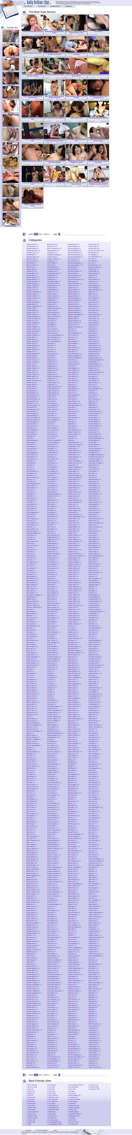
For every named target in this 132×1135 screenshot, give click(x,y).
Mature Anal (71, 657)
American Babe (31, 413)
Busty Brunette (30, 1052)
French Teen (50, 799)
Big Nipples (29, 753)
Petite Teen (71, 1028)
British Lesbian (30, 958)
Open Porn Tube (94, 1089)
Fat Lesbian (50, 685)
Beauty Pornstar (31, 665)
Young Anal (91, 1028)
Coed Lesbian (51, 353)
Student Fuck (92, 679)
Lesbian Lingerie (72, 510)
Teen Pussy (91, 826)
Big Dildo (29, 747)
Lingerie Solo (71, 634)
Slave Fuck (91, 574)
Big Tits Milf (29, 768)
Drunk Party (50, 574)
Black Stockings (31, 836)
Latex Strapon (72, 380)
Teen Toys (91, 852)
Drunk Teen (50, 578)
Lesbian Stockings (73, 589)
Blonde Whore (30, 921)
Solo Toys (91, 638)
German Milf (50, 826)
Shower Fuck (92, 520)
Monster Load (72, 871)
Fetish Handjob (51, 725)
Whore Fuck (92, 980)
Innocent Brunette (52, 1061)
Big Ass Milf (29, 704)
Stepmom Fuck (93, 655)
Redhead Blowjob (93, 349)
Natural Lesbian (72, 896)
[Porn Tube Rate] (98, 30)
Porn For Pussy (73, 1122)
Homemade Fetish (52, 978)
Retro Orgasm (92, 395)
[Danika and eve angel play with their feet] (98, 73)
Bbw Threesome (31, 640)
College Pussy (51, 370)
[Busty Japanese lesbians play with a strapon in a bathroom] (54, 95)
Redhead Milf (92, 362)
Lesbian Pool (71, 547)
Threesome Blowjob (94, 859)
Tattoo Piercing (92, 720)
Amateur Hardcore (31, 329)
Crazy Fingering (51, 405)
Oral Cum (71, 939)
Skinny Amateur (93, 531)
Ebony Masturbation (53, 609)
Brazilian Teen (30, 947)
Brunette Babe (30, 970)
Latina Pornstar (72, 417)
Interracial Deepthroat (74, 254)
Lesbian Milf (71, 520)
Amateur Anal (30, 269)
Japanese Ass (72, 287)
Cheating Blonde (52, 267)
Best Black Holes (54, 1109)
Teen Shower (92, 830)
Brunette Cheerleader (32, 984)
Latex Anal (71, 366)
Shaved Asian (92, 483)
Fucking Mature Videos (55, 1124)
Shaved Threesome (94, 518)
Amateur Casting (31, 283)
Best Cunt (29, 675)
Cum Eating (50, 421)
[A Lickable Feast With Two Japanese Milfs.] (32, 138)
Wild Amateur (92, 991)
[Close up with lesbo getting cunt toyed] (32, 30)
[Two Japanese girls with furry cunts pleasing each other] (98, 95)
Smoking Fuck (92, 607)
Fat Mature (50, 687)
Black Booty (30, 803)
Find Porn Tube (94, 1087)
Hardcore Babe (51, 956)
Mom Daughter (72, 846)
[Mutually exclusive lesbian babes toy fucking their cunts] (32, 95)
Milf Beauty (71, 764)
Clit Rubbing (50, 325)
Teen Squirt (91, 838)
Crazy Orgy (50, 411)
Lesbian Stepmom (73, 586)
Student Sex (92, 685)
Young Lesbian (92, 1055)
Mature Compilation (73, 677)
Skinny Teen (92, 570)
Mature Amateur (72, 655)
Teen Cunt (91, 760)
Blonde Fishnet (30, 881)
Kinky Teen (71, 351)
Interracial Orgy (72, 273)
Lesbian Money (72, 525)
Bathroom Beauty (31, 601)
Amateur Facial (30, 312)
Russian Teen (92, 446)
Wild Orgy (91, 1013)
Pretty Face (91, 275)
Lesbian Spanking (73, 582)
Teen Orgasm (92, 811)
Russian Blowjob (93, 424)
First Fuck (50, 743)
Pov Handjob (92, 254)
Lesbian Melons (72, 518)
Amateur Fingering (31, 316)
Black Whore (30, 846)
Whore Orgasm (93, 984)
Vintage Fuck (92, 933)
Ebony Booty (51, 595)
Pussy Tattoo (92, 316)
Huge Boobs (50, 1034)
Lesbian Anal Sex (73, 442)
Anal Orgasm (30, 459)
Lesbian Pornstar (73, 549)
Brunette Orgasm (31, 1011)
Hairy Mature (51, 939)
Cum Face (50, 424)
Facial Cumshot (51, 661)
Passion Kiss (72, 1001)
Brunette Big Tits (31, 976)
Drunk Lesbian (51, 568)
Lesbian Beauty (72, 452)
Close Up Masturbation (54, 335)
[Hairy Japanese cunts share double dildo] (54, 117)
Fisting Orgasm (51, 768)
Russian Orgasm (93, 444)
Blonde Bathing (30, 857)
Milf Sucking (71, 819)
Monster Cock (72, 865)
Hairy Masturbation (52, 937)
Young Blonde (92, 1038)
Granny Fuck (51, 885)
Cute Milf (49, 461)
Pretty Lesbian (92, 279)
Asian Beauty (30, 498)
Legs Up (70, 440)
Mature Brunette (72, 673)
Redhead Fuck (92, 355)
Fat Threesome (51, 700)
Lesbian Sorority (72, 580)
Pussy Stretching (93, 314)
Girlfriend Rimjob (52, 844)
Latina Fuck (71, 397)
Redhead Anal (92, 343)
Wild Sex (91, 1017)
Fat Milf (49, 690)
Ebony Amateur (51, 582)
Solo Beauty (92, 619)
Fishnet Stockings (52, 764)
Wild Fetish (91, 1003)
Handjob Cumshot (52, 947)
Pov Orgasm (92, 261)
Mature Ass (71, 659)
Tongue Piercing (93, 892)
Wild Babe (91, 993)
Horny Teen (50, 1028)
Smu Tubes (52, 1103)
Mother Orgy (71, 888)
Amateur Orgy (30, 347)
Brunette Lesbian (31, 1005)
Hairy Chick (50, 925)
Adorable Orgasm (31, 257)
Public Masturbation (94, 289)
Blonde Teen (30, 916)
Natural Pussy (72, 900)
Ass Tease (29, 570)
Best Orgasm (30, 681)
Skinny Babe (92, 537)
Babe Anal (29, 574)
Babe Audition (30, 576)
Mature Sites (73, 1109)
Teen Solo (91, 834)
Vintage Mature (92, 939)
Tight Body (91, 875)
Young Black (92, 1036)
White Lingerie (92, 974)
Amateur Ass (30, 271)
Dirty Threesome (52, 535)
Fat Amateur (50, 669)
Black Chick (30, 805)
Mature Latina (72, 712)
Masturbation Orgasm (74, 652)
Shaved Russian (93, 512)
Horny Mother (51, 1020)
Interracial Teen (72, 277)
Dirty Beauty (50, 512)
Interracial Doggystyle (74, 257)
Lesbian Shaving (72, 568)
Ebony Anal (50, 584)
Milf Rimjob (71, 805)
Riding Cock (92, 401)
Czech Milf (50, 481)
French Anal (50, 791)
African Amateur (31, 261)
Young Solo (91, 1063)
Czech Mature (51, 479)
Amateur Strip (30, 370)
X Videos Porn (73, 1124)
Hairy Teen (50, 945)
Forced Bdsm (51, 780)
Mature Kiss (71, 708)
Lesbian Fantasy (72, 479)
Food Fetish (50, 774)
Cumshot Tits (51, 444)
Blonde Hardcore (31, 890)
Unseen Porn (32, 1114)
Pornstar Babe (72, 1046)
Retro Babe (91, 376)
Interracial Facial (72, 259)
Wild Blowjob (92, 1001)
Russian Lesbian (93, 436)
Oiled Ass (70, 933)
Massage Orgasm (73, 646)
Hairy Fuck (50, 927)
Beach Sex (29, 650)
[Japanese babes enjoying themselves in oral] (76, 138)
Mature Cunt (71, 679)
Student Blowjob (93, 677)
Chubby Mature (51, 298)
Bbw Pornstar (30, 634)
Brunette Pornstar (31, 1013)
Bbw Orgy (29, 632)
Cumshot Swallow (52, 442)
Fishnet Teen (51, 766)
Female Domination (53, 706)
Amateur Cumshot (31, 298)
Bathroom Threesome (32, 607)
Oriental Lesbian (72, 956)
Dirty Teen (50, 533)
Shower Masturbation (94, 523)
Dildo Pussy (50, 502)
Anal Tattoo (29, 475)
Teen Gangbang (93, 791)
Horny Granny (51, 1009)
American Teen (30, 426)
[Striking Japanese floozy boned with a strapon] (54, 30)
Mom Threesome (73, 861)
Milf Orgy (70, 797)
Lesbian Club (71, 465)
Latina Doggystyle (73, 395)
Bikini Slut (29, 782)
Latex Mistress (72, 376)
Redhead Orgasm (93, 364)
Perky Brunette (72, 1007)
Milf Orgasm (71, 795)
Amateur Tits (30, 382)
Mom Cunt (71, 844)
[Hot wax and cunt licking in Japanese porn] (32, 181)
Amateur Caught (31, 285)
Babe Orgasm (30, 589)
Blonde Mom (30, 898)
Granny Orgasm (52, 894)
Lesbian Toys (72, 609)
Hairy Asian (50, 914)
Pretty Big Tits (92, 269)
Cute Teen (50, 465)
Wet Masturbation (93, 964)
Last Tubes (10, 141)
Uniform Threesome (94, 916)
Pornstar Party (72, 1063)
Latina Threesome (73, 430)
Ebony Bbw (50, 589)
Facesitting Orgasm (53, 657)
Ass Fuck (29, 566)
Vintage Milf (91, 941)
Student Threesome (94, 687)
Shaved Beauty (92, 487)
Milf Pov (70, 803)
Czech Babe (50, 469)
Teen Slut (91, 832)
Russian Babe (92, 417)
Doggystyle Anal (52, 537)
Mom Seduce (72, 855)
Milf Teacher (71, 822)
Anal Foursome (30, 448)
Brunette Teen (30, 1028)
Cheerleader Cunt (52, 283)
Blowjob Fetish (30, 925)
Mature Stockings (73, 743)
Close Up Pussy (52, 339)
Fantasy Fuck (51, 667)
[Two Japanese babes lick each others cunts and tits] (76, 52)
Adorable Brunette (31, 250)
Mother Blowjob (72, 879)
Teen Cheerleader (93, 749)
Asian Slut (29, 551)
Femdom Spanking (52, 716)
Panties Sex (71, 984)
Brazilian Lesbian (31, 945)
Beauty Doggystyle (32, 657)
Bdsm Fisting (30, 644)
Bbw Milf (29, 628)
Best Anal (29, 669)
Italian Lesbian (72, 281)
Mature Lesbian (72, 714)
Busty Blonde (30, 1050)
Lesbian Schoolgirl (73, 562)
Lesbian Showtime (74, 1099)
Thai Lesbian (92, 857)
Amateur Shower (31, 360)
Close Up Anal (51, 329)
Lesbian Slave (72, 574)
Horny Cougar (51, 1003)
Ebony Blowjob (51, 593)
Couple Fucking (51, 391)
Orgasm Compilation (74, 947)
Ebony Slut (50, 624)
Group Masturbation (53, 904)
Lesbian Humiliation (73, 502)
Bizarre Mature (30, 789)
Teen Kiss (91, 803)
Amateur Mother (31, 341)
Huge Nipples (51, 1046)
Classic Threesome (53, 316)
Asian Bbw (29, 496)
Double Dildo (51, 545)
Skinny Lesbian (92, 553)
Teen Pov (91, 824)
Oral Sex (70, 945)
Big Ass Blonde (30, 692)
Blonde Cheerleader (32, 869)
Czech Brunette (51, 473)
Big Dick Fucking (31, 743)
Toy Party (91, 898)
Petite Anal (71, 1013)
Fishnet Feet (50, 758)
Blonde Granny (30, 888)
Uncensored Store (10, 226)
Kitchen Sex (71, 360)
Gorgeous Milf (51, 877)
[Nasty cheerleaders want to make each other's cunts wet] (76, 73)
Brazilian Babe (30, 943)
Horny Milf (50, 1015)
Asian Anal (29, 490)
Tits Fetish (91, 885)
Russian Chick (92, 428)
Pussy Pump (92, 312)
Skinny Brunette (93, 547)
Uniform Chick (92, 908)
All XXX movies (10, 57)
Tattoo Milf (91, 718)
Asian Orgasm (30, 541)
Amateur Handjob (31, 327)
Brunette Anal (30, 966)
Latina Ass (71, 384)
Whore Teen (91, 987)
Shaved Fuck (92, 498)
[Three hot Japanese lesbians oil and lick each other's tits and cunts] (54, 52)
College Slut (50, 372)
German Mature (51, 824)
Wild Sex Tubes (32, 1118)
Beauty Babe (30, 652)
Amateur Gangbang (32, 322)
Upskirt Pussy (92, 918)
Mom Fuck (71, 848)
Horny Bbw (50, 995)
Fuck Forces (11, 169)
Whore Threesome (93, 989)
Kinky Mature (72, 349)
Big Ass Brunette (31, 694)
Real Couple (92, 329)
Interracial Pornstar (73, 275)
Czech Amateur (51, 467)
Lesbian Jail (71, 504)
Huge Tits (50, 1052)
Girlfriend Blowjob (52, 840)
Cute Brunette (51, 452)
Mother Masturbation (74, 883)
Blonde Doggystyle (32, 875)
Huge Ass (50, 1032)
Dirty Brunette (51, 516)
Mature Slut (71, 737)
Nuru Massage (72, 914)
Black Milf (29, 817)
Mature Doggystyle (73, 683)
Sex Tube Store (53, 1101)
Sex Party (91, 473)
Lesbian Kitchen (72, 508)
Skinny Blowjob (92, 545)
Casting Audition (52, 250)
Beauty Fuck (30, 659)
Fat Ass (49, 671)
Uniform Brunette (93, 906)
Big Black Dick (30, 712)
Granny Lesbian (51, 890)
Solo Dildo (91, 624)
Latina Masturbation (73, 405)
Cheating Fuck (51, 271)
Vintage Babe (92, 929)
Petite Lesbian (72, 1026)
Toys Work (91, 902)
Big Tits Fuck (30, 764)
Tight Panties (92, 877)
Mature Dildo (71, 681)
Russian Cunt (92, 430)
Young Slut (91, 1061)
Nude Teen (71, 908)
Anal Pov (29, 467)
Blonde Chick (30, 871)
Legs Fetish (71, 436)
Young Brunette (92, 1040)
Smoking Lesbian (93, 609)
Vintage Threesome (94, 954)
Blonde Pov (29, 904)
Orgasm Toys (72, 951)
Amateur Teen (30, 378)
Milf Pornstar (71, 801)
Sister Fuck (91, 529)
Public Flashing (92, 287)
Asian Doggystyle (31, 512)
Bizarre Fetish (30, 784)
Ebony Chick (51, 597)
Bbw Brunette (30, 613)
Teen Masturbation (93, 807)
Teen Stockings (92, 840)
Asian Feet (29, 516)
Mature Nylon (72, 723)
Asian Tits (29, 560)
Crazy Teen (50, 415)
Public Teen (91, 294)
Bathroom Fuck (31, 603)
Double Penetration (52, 553)
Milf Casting (71, 770)
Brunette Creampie (32, 991)
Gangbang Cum (51, 807)
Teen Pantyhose (93, 817)
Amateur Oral (30, 343)
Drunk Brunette (51, 564)
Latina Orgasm (72, 411)
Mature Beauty (72, 663)
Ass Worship (30, 572)
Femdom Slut (51, 714)
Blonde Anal (29, 850)
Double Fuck (51, 551)
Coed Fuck (50, 351)
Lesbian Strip (71, 593)
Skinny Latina (92, 551)
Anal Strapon (30, 473)
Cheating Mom (51, 277)
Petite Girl (71, 1022)
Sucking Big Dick (93, 696)
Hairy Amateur (51, 910)
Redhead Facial (93, 353)
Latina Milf (71, 407)
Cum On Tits (51, 432)
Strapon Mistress (93, 673)
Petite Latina (71, 1024)
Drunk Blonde (51, 562)
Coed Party (50, 355)
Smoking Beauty (93, 597)
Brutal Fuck (29, 1038)
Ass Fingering (30, 562)
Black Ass (29, 793)
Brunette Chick (30, 987)
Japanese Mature (73, 316)
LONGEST (46, 234)
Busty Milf (29, 1063)
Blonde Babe (30, 855)
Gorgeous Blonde (52, 871)
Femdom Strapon (52, 718)
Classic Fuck (51, 310)
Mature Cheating (72, 675)
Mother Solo (71, 890)
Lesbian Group (72, 496)
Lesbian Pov (71, 551)
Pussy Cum (91, 296)
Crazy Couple (51, 403)
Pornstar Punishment (74, 1065)
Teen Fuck (91, 789)
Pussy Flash (92, 300)
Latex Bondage (72, 368)
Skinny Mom (92, 562)
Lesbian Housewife (73, 500)
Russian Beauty (93, 419)
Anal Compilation (31, 430)
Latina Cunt (71, 393)
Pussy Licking (92, 306)
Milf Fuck (70, 782)
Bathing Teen (30, 599)
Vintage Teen (92, 951)
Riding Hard (91, 407)
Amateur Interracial (32, 331)
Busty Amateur (30, 1040)
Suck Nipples (92, 690)
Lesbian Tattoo (72, 599)
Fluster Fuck (11, 127)
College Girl (50, 364)
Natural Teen (71, 902)
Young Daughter (93, 1048)
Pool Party (71, 1038)
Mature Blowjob (72, 671)
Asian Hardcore (31, 525)
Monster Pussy (72, 873)
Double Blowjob (51, 543)
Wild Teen (91, 1022)
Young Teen (91, 1065)
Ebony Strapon (51, 626)
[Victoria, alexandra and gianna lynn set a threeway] (76, 95)
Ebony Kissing (51, 605)
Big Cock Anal (30, 720)
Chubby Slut (50, 304)
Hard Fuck (50, 951)
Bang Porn (11, 99)
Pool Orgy (71, 1036)
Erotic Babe (50, 638)
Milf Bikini (70, 766)
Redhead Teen (92, 370)
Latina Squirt (71, 426)
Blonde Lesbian (30, 892)
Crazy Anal (50, 401)
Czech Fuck (50, 475)
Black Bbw (29, 797)
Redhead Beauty (93, 347)
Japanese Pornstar (73, 322)
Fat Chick (50, 679)
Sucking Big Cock (93, 694)
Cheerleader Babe (52, 281)
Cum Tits (49, 438)
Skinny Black (92, 541)
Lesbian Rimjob (72, 560)
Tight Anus (91, 871)
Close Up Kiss (51, 333)
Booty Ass (29, 935)
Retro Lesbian (92, 386)
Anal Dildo (29, 436)
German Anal (51, 811)
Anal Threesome (31, 477)
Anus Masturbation (32, 483)
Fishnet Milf (50, 762)
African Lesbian (31, 265)
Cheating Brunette (52, 269)
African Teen (30, 267)
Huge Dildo (50, 1040)
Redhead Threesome (94, 372)
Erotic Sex (50, 644)
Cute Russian (51, 463)
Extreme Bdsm (51, 652)
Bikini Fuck (29, 780)
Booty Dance (30, 937)
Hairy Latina (50, 933)
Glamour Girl (51, 852)
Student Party (92, 683)
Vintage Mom (92, 943)
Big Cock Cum (30, 727)
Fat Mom (49, 692)
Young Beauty (92, 1034)
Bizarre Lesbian (31, 786)
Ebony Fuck (50, 601)
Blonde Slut (29, 908)
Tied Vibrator (92, 867)
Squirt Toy (91, 652)
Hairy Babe (50, 916)
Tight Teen (91, 881)
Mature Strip (71, 745)
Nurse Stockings (73, 912)
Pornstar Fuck (72, 1052)
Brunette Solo (30, 1022)
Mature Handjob (72, 702)
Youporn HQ (31, 1120)
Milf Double (71, 776)
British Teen (29, 964)
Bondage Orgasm (31, 931)
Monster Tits (71, 875)
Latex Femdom (72, 370)
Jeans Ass (71, 329)
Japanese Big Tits (73, 296)
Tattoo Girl (91, 716)
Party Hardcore (72, 999)
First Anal (50, 739)
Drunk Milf (50, 570)
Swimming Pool (93, 712)
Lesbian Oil (71, 533)
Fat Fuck (49, 681)
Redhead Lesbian (93, 358)
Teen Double (92, 772)
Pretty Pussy (92, 281)
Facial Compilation (52, 659)
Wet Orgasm (92, 966)
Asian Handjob (30, 523)
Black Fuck (29, 811)
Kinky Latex (71, 345)
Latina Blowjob (72, 388)
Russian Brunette (93, 426)
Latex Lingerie (72, 374)
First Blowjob (51, 741)
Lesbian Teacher (72, 601)
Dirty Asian (50, 508)
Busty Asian (29, 1044)
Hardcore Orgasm (52, 966)
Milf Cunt (70, 772)
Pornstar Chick (72, 1050)
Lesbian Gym (72, 498)
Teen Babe (91, 735)
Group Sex (50, 906)
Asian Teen (29, 558)
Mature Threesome (73, 751)
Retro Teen (91, 397)
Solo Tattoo (91, 634)
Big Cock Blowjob (31, 723)
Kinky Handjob (72, 343)
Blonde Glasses (31, 885)
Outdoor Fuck (72, 966)
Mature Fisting (72, 694)
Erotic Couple (51, 640)
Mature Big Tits (72, 667)
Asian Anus (29, 492)
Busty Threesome (52, 248)
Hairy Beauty (51, 918)
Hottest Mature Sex (75, 1095)
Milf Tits (70, 826)
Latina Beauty (72, 386)
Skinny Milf (91, 560)
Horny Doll (50, 1005)
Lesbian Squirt (72, 584)
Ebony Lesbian (51, 607)
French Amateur (52, 789)
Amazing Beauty (31, 395)
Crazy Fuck (50, 407)
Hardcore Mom (51, 964)
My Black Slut (53, 1116)
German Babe (51, 813)
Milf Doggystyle (72, 774)
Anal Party (29, 465)
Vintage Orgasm (93, 945)
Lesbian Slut (71, 576)
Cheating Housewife (53, 273)
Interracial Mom (72, 269)
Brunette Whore (31, 1032)
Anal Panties (30, 463)
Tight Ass (91, 873)
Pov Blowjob (92, 252)
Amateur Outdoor (31, 349)
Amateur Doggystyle (32, 306)
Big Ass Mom (30, 706)
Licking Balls (71, 630)
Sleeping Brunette (93, 582)
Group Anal (50, 898)
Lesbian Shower (72, 570)
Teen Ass (91, 731)
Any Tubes (52, 1087)
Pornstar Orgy (72, 1061)
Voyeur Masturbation (94, 956)
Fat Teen (49, 698)
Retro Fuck (91, 384)
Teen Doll (91, 770)
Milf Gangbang (72, 784)
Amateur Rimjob (31, 358)
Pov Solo (91, 263)
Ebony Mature (51, 611)
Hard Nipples (51, 954)
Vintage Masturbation (94, 937)
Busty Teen (50, 246)
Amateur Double (31, 310)
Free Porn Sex (94, 1085)
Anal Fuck (29, 450)
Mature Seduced (72, 735)
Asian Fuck (29, 520)
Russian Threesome (94, 448)
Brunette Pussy (31, 1017)
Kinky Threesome (73, 353)
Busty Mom (29, 1065)
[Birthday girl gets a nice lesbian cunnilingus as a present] (76, 160)
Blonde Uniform (31, 918)
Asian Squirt (30, 556)
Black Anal (29, 791)
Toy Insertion (92, 896)
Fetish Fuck (50, 723)
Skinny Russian (93, 566)
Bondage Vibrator (31, 933)
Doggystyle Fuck (52, 539)
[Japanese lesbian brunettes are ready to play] (32, 117)
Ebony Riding (51, 622)
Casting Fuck (51, 252)
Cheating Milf (51, 275)
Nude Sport (71, 906)
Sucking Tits (92, 708)
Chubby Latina (51, 294)
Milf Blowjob (71, 768)
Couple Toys (50, 399)
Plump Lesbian (72, 1034)
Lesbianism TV (73, 1097)
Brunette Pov (30, 1015)
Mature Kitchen (72, 710)
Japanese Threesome (74, 327)
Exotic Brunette (51, 646)
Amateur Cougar (31, 294)
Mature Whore (72, 756)
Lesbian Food (72, 490)
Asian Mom (29, 539)
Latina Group (71, 399)
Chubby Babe (51, 287)
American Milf (30, 424)
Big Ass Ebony (30, 698)
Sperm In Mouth (93, 642)
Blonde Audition (30, 852)
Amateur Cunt (30, 300)
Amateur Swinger (31, 374)
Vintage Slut (91, 949)
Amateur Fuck (30, 320)
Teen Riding (91, 828)
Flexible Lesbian (52, 772)
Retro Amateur (92, 374)
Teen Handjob (92, 797)
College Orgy (51, 366)
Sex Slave (91, 475)
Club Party (50, 345)
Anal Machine (30, 457)
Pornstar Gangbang (73, 1055)
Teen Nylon (91, 809)
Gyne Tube (52, 1091)
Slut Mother (91, 591)
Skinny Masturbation (94, 556)
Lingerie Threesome (73, 638)
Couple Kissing (51, 393)
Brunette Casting (31, 982)
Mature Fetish (72, 692)
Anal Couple (30, 432)
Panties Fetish (72, 978)
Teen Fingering (92, 782)
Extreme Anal (51, 650)
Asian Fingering (31, 518)
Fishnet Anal (50, 756)
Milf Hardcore (72, 789)
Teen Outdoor (92, 815)
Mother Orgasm (72, 885)
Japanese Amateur (73, 283)
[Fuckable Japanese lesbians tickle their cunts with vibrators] (98, 138)
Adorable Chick (30, 252)
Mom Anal (71, 840)
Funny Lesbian (51, 805)
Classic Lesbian (51, 314)
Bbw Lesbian (30, 622)
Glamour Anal (51, 850)
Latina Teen (71, 428)
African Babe (30, 263)
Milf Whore (71, 830)
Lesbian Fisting (72, 487)
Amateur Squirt (30, 366)
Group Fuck (50, 902)
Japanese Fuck (72, 304)
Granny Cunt (51, 883)
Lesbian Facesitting (73, 477)
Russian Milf (92, 442)
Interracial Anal (72, 244)
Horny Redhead (51, 1024)
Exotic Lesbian (51, 648)
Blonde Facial (30, 879)
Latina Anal (71, 382)
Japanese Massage (73, 312)
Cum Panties (51, 434)
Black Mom (29, 819)
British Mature (30, 960)
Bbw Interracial (30, 617)
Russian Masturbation (94, 438)
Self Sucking (92, 467)
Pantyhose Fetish (73, 987)
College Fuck (51, 362)
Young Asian (92, 1030)
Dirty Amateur (51, 506)
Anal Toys (29, 479)
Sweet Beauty (92, 710)
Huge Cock (50, 1036)
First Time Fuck (51, 749)
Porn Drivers (11, 184)
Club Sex (50, 347)
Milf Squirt (71, 813)
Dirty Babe (50, 510)
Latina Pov (71, 419)
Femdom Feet (51, 708)
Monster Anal (72, 863)
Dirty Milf (49, 525)
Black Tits (29, 842)
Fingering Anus (51, 729)
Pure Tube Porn (53, 1095)
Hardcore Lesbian (52, 962)
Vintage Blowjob (93, 931)
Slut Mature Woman (75, 1114)
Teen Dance (91, 762)
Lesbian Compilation (74, 467)
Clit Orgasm (50, 322)
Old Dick (70, 935)
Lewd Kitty (72, 1103)
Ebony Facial (51, 599)
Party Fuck (71, 995)
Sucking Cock (92, 700)
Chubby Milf (50, 300)
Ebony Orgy (50, 619)
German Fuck (51, 819)
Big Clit (28, 716)
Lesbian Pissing (72, 545)
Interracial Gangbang (74, 263)
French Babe (51, 793)
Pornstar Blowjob (73, 1048)
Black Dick (29, 809)
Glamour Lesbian (52, 855)
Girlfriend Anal (51, 838)
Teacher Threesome (94, 727)
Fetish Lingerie (51, 727)
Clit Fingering (51, 318)
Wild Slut (91, 1020)
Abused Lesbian (31, 244)
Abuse (55, 1130)
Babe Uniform (30, 593)
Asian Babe (29, 494)
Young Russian (92, 1059)
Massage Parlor (72, 648)
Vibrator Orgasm (93, 923)
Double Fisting (51, 549)
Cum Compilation (52, 419)
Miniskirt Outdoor (73, 836)
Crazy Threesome (52, 417)
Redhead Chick (93, 351)
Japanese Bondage (73, 300)
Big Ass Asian (30, 685)
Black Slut (29, 832)
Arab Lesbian (30, 485)
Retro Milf (91, 391)
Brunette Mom (30, 1009)
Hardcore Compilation (53, 960)
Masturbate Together (74, 650)
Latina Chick (71, 391)
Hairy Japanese (51, 931)
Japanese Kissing (73, 308)
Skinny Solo (91, 568)
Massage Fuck (72, 642)
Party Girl (70, 997)
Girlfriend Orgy (51, 842)
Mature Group (72, 700)
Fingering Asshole (52, 731)
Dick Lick (50, 498)
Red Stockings (92, 341)
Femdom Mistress (52, 712)
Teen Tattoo (91, 846)
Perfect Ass (71, 1003)
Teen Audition (92, 733)
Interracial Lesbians (73, 265)
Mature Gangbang (73, 698)
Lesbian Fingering (73, 485)
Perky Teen (71, 1011)
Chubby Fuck (51, 292)
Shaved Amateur (93, 479)
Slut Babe (91, 586)
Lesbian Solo (71, 578)
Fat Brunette (50, 677)
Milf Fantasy (71, 778)
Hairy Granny (51, 929)
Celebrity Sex (51, 261)
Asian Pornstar (30, 545)
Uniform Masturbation (94, 912)
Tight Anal (91, 869)
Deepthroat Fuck (52, 496)
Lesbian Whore (72, 617)
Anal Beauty (30, 428)
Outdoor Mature (72, 970)
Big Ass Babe (30, 687)
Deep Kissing (51, 492)
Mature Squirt (72, 741)
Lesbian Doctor (72, 473)
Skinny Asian (92, 535)
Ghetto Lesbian (51, 832)
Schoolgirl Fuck (93, 452)
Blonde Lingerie (30, 894)
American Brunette (31, 417)
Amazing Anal (30, 388)
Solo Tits (90, 636)
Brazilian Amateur (31, 941)
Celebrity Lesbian (52, 259)
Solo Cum (91, 622)
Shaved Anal (92, 481)
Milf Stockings (72, 815)
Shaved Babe (92, 485)
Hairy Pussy (50, 943)
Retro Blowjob (92, 380)
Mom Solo (71, 857)
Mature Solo (71, 739)
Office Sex (71, 931)
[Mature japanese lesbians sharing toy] (32, 160)
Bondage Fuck (30, 929)
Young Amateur (92, 1026)
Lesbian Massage (73, 514)
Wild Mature (91, 1007)
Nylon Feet (71, 918)
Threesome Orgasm (94, 865)
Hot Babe (50, 1030)
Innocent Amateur (52, 1057)
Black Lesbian (30, 813)
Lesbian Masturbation (74, 516)
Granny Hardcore (52, 888)
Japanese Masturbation (75, 314)
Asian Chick (30, 506)
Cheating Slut (51, 279)
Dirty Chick (50, 518)
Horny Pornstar (51, 1022)
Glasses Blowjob (52, 863)
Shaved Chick (92, 496)
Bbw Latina (29, 619)
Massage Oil (71, 644)
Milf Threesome (72, 824)
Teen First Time (92, 784)
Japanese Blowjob (73, 298)
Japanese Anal (72, 285)
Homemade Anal (52, 976)
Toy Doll (90, 894)
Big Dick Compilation (32, 739)
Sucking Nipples (93, 706)
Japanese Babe (72, 289)
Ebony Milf (50, 613)
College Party (51, 368)
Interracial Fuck (72, 261)
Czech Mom (50, 483)
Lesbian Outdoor (72, 539)
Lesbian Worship (73, 619)
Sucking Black (92, 698)
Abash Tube (31, 1122)
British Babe (30, 954)
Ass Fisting (29, 564)
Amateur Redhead (31, 353)
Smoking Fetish (93, 605)
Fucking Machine (52, 803)
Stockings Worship (93, 667)
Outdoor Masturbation (74, 968)
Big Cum (29, 733)
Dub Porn (11, 113)
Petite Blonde (72, 1017)
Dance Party (51, 490)
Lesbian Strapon (72, 591)
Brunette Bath (30, 972)
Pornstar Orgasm (73, 1059)
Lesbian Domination (73, 475)
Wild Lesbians (92, 1005)
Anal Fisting (29, 446)
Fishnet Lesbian (51, 760)
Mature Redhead (73, 731)
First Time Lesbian (52, 751)
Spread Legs (92, 648)
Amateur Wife (30, 386)
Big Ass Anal (30, 683)
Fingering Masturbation (54, 733)
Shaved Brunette (93, 494)
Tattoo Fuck (91, 714)
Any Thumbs (52, 1085)
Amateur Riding (31, 355)
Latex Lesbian (72, 372)
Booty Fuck (29, 939)
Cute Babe (50, 448)
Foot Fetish (50, 776)
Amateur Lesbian (31, 335)
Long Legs (71, 640)
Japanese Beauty (73, 294)
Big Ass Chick (30, 696)
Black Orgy (29, 824)
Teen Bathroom (92, 737)
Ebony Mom (50, 615)
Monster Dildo (72, 869)
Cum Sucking (51, 436)
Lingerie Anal (71, 632)
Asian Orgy (29, 543)
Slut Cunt (91, 589)
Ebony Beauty (51, 591)
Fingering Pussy (52, 737)
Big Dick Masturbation (32, 745)
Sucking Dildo (92, 704)
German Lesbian (52, 822)
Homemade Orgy (52, 987)
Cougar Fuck (51, 380)
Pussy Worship (92, 322)
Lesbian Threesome (73, 605)
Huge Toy (50, 1055)
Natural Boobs (72, 894)
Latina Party (71, 415)
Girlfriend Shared (52, 846)
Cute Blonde (50, 450)
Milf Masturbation (73, 793)
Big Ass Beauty (30, 690)
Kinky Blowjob (72, 341)
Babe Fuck (29, 586)
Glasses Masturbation (53, 867)
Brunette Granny (31, 1001)
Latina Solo (71, 424)
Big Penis (29, 756)
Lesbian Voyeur (72, 615)
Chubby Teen (51, 306)
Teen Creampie (92, 756)
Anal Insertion (30, 454)
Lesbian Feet (71, 481)
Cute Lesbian (51, 459)
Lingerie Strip (71, 636)
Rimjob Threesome (94, 411)
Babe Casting (30, 582)
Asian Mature (30, 535)
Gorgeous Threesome (53, 881)
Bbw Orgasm (30, 630)
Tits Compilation (93, 883)
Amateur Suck (30, 372)
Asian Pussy (30, 549)
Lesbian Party (72, 543)
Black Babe (29, 795)
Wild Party (91, 1015)
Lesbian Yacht (72, 622)
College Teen (51, 374)
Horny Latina (51, 1011)
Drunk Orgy (50, 572)
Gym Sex (50, 908)
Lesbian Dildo (72, 471)
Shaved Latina (92, 500)
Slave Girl (91, 576)
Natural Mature (72, 898)
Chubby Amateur (52, 285)
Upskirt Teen (92, 921)
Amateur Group (31, 325)
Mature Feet (71, 690)
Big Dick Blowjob (31, 737)
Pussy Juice (92, 304)
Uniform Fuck (92, 910)
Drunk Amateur (51, 558)
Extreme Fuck (51, 655)
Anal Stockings (30, 471)
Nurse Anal (71, 910)
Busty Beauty (30, 1048)
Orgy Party (71, 954)
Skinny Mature (92, 558)
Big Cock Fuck (30, 729)
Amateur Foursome (32, 318)
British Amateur (30, 951)
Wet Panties (92, 968)
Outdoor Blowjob (72, 962)
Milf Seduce (71, 807)
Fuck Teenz (72, 1089)
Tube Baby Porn (53, 1105)
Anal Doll (29, 438)
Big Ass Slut (30, 708)
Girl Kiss (49, 836)
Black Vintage (30, 844)
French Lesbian (51, 795)
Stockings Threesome (94, 665)
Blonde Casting (30, 867)
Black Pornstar (30, 826)
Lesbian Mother (72, 527)
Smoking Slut (92, 615)
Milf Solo (70, 809)
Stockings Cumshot (94, 657)
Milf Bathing (71, 762)
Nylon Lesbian (72, 923)
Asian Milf (29, 537)
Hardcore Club (51, 958)
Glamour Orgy (51, 861)
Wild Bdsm (91, 995)
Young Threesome (93, 1067)
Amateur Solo (30, 364)
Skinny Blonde (92, 543)
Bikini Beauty (30, 776)
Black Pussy (30, 828)
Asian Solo (29, 553)
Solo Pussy (91, 632)
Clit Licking (50, 320)
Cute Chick (50, 454)
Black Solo (29, 834)
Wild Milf (90, 1009)
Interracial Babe (72, 246)
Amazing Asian (30, 391)
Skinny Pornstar (93, 564)
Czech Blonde (51, 471)
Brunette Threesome (32, 1030)
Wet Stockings (92, 972)
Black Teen (29, 838)
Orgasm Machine (73, 949)
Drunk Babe (50, 560)
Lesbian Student (72, 595)
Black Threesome (31, 840)
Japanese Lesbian (73, 310)
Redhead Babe (92, 345)
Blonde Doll (29, 877)
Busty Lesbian (30, 1061)
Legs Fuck (71, 438)
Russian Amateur (93, 413)
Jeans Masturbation (73, 333)
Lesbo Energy (73, 1101)
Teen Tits (91, 850)
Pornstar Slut (92, 244)
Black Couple (30, 807)
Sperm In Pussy (93, 644)
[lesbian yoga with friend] (76, 117)
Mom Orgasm (72, 852)
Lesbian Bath (71, 448)
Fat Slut (49, 696)
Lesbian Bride (72, 459)
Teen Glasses (92, 793)
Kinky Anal (71, 339)
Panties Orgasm (72, 982)
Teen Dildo (91, 766)
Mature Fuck (71, 696)
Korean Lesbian (72, 362)
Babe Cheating (30, 584)
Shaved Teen (92, 516)
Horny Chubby (51, 1001)
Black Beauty (30, 799)
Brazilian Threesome (32, 949)
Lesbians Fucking (73, 624)
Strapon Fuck (92, 671)
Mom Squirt (71, 859)
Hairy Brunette (51, 923)
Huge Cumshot (51, 1038)
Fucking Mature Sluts (55, 1122)
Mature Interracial (73, 706)
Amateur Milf (30, 337)
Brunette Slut (30, 1020)
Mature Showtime (74, 1107)
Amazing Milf (30, 407)
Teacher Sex (92, 723)
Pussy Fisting (92, 298)
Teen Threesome (93, 848)
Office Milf (71, 929)
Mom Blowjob (72, 842)
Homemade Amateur (53, 974)
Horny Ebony (51, 1007)
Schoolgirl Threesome (94, 457)
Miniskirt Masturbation (74, 834)
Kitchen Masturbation (74, 358)
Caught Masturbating (53, 254)
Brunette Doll (30, 995)
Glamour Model (51, 859)
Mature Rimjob (72, 733)
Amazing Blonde (31, 397)
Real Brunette (92, 325)
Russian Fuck (92, 432)
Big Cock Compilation (32, 725)
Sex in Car (91, 477)
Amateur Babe (30, 273)
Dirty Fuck (50, 520)
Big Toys (29, 770)
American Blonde (31, 415)
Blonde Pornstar (31, 902)
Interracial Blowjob (73, 250)
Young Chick (92, 1044)
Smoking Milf (92, 613)
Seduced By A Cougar (94, 463)
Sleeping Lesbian (93, 584)
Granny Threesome (53, 896)
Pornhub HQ (11, 155)
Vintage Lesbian (93, 935)
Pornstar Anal (72, 1044)
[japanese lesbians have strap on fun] (32, 52)
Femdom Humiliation (53, 710)
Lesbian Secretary (73, 564)
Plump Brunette (72, 1032)
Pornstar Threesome (94, 250)
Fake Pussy (50, 663)
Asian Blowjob (30, 504)
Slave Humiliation (93, 578)
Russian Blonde (93, 421)
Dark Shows (52, 1114)
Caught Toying (51, 257)
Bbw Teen (29, 638)
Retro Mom (91, 393)
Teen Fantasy (92, 776)
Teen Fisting (91, 786)
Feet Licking (50, 702)
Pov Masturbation (93, 257)
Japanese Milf (72, 318)
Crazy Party (50, 413)
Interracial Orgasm (73, 271)
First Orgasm (51, 745)
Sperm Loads (92, 646)
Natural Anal (71, 892)
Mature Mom (71, 720)
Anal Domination (31, 440)
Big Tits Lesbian (31, 766)
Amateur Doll (30, 308)
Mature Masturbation (74, 718)
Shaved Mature (92, 504)
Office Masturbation (73, 927)
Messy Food (71, 758)
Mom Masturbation (73, 850)
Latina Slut (71, 421)
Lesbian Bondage (73, 457)
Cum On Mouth (51, 428)
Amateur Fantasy (31, 314)
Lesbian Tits (71, 607)
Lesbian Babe (72, 446)
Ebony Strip (50, 628)
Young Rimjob (92, 1057)
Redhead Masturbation (95, 360)
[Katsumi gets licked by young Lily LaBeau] (32, 203)
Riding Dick (91, 403)
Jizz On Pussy (72, 335)
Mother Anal (71, 877)
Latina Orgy (71, 413)
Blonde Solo (29, 910)
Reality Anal (91, 335)
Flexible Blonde (51, 770)
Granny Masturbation (53, 892)
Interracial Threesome (74, 279)
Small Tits (91, 593)
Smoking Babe (92, 595)
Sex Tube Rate (53, 1099)
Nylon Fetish (71, 921)
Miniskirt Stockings (73, 838)
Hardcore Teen (51, 972)
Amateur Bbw (30, 275)
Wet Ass (90, 958)
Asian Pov (29, 547)
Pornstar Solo (92, 246)
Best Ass (29, 671)
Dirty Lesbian (51, 523)
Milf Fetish (71, 780)
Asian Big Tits (30, 500)
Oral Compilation (73, 937)
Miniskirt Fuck (72, 832)
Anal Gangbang (31, 452)
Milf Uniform (71, 828)
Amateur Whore (31, 384)
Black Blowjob (30, 801)
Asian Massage (31, 531)
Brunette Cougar (31, 989)
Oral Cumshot (72, 941)
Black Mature (30, 815)
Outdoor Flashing (73, 964)
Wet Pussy (91, 970)
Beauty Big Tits (30, 655)
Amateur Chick (30, 287)
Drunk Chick (51, 566)
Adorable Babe (30, 246)
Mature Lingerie (72, 716)
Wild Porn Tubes (33, 1116)
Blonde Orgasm (31, 900)
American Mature (31, 421)
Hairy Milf (50, 941)
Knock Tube (52, 1093)
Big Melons (29, 749)
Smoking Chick (92, 603)
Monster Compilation (74, 867)
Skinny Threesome (94, 572)
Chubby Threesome (53, 308)
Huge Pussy (50, 1048)
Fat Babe (49, 673)
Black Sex (29, 830)
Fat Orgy (49, 694)
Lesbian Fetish (72, 483)
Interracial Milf (72, 267)
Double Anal (50, 541)
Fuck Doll (50, 801)
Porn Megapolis (73, 1111)
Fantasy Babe (51, 665)
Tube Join (11, 71)
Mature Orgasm (72, 725)
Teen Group (91, 795)
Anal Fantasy (30, 442)
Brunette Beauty (31, 974)
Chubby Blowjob (52, 289)
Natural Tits (71, 904)
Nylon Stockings (72, 925)
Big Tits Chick (30, 762)
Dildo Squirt (50, 504)
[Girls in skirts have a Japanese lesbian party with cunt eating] (32, 73)
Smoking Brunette (93, 601)
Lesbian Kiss (71, 506)
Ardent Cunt (11, 85)
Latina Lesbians (72, 403)
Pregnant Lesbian (93, 267)
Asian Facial (30, 514)
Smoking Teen (92, 617)
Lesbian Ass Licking (73, 444)
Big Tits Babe (30, 760)
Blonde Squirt (30, 912)
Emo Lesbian (51, 634)
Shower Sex (92, 525)
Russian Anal (92, 415)
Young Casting (92, 1042)
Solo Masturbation (93, 628)
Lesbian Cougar (72, 469)
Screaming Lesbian (94, 459)
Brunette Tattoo (30, 1026)
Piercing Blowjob (72, 1030)
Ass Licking (29, 568)
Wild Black (91, 999)
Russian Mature (93, 440)
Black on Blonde (31, 848)
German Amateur (52, 809)
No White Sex (53, 1118)
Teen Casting (92, 747)
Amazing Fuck (30, 403)
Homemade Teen (52, 989)
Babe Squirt (29, 591)
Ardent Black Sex (54, 1107)
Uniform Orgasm (93, 914)
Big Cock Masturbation (33, 731)
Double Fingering (52, 547)
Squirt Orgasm (92, 650)
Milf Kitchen (71, 791)
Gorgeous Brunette (52, 873)
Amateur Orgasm (31, 345)
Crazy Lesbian (51, 409)
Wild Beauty (91, 997)
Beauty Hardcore (31, 661)
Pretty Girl (91, 277)
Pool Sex (70, 1040)
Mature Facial (72, 687)
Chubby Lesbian (52, 296)
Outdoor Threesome (74, 974)
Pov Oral (91, 259)
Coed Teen (50, 358)
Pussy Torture (92, 320)
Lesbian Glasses (73, 494)
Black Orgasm (30, 822)
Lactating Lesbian (73, 364)
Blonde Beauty (30, 859)
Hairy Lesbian (51, 935)
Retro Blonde (92, 378)
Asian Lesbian (30, 529)
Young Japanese (93, 1050)
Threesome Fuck (93, 863)
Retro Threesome (93, 399)
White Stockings (93, 976)
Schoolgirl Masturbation (95, 454)
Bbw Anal (29, 609)
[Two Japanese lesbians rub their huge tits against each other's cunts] (76, 30)
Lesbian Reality (72, 558)
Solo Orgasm (92, 630)
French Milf (50, 797)
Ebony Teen (50, 630)
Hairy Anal (50, 912)
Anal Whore (29, 481)
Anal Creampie (30, 434)
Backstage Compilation (33, 595)
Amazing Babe (30, 393)
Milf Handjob (71, 786)
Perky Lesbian (72, 1009)
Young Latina (92, 1052)
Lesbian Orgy (72, 537)
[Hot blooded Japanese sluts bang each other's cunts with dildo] (54, 160)
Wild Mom (91, 1011)
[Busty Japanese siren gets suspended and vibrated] (98, 160)
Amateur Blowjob (31, 279)
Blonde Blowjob (30, 865)
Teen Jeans (91, 801)
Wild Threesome (93, 1024)
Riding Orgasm (92, 409)
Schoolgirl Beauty (93, 450)
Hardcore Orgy (51, 968)
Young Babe (92, 1032)
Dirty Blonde (50, 514)
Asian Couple (30, 508)
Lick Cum (70, 628)
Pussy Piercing (92, 310)
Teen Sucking (92, 844)
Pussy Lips (91, 308)
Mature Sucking (72, 747)
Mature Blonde (72, 669)
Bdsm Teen (29, 648)
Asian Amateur (30, 487)
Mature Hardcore (73, 704)
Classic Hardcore (52, 312)
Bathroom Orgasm (31, 605)
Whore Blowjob (92, 978)
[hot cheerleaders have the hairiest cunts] (54, 181)
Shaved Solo (92, 514)
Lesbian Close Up (73, 463)
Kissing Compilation (73, 355)
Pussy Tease (92, 318)
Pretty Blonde (92, 271)
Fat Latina (50, 683)
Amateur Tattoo (30, 376)
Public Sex (91, 292)
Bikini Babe (29, 774)
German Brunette (52, 817)
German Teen (51, 828)
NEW (40, 234)
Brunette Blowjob (31, 980)
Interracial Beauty (73, 248)
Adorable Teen (30, 259)
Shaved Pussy (92, 510)
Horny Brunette (51, 999)
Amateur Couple (31, 296)
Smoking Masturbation (95, 611)
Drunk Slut (50, 576)
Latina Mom (71, 409)
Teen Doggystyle (93, 768)
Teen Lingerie (92, 805)
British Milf (29, 962)
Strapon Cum (92, 669)
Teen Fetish (91, 780)
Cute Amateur (51, 446)
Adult (29, 1124)
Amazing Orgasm (31, 409)
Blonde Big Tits (30, 861)
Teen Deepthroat (93, 764)
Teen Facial (91, 774)
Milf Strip (70, 817)
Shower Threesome (94, 527)
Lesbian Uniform (72, 613)
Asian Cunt (29, 510)
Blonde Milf (29, 896)
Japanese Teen (72, 325)
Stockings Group (93, 661)
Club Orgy (50, 343)
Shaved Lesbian (93, 502)
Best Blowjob (30, 673)
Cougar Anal (50, 378)
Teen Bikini (91, 743)
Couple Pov (50, 397)
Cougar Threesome (53, 386)
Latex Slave (71, 378)
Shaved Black (92, 490)
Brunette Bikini (30, 978)
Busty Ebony (30, 1055)
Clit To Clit (50, 327)
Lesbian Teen (72, 603)
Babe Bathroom (31, 578)
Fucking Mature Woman (76, 1085)
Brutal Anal (29, 1034)
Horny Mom (50, 1017)
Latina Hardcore (72, 401)
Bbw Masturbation (31, 626)
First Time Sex (51, 753)
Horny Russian (51, 1026)
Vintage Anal (92, 927)
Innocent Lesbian (52, 1065)
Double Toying (51, 556)
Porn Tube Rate (11, 43)
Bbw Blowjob (30, 611)
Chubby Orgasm (52, 302)
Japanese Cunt (72, 302)
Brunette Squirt (30, 1024)
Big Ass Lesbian (31, 702)
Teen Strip (91, 842)
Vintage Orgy (92, 947)
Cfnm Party (50, 265)
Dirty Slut (50, 531)
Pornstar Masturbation (74, 1057)
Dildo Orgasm (51, 500)
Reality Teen (92, 339)
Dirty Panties (51, 529)
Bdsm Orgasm (30, 646)
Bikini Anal (29, 772)
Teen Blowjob (92, 745)
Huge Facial (50, 1044)
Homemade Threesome (54, 991)
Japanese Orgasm (73, 320)
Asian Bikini (29, 502)
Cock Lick (50, 349)
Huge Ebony (50, 1042)
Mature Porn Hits (74, 1105)
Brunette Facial (30, 997)
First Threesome (52, 747)
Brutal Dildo (29, 1036)
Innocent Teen (51, 1067)
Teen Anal (91, 729)
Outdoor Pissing (72, 972)
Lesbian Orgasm (73, 535)
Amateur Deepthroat (32, 302)
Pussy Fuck (92, 302)
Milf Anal (70, 760)
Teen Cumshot (92, 758)
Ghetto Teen (50, 834)
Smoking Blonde (93, 599)
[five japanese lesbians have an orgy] (54, 73)
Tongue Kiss (92, 890)
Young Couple (92, 1046)
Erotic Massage (51, 642)
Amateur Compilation (32, 292)
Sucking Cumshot (93, 702)
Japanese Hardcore (73, 306)
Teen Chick (91, 751)
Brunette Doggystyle (32, 993)
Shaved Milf (91, 506)
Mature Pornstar (72, 729)
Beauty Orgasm (31, 663)
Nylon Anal (71, 916)
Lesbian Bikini (72, 454)
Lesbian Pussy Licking (74, 556)
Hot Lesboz (72, 1093)
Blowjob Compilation (32, 923)
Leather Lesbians (73, 434)
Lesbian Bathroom (73, 450)
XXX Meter (72, 1118)
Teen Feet (91, 778)
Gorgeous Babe (51, 869)
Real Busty (91, 327)
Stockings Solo (92, 663)
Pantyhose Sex (72, 993)
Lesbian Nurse (72, 529)
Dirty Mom (50, 527)
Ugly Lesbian (92, 904)
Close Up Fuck (51, 331)
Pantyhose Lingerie (73, 991)
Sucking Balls (92, 692)
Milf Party (70, 799)
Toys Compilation (93, 900)
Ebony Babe (50, 586)
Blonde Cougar (30, 873)
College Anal (50, 360)
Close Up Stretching (53, 341)
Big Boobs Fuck (31, 714)
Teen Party (91, 819)
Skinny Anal (91, 533)
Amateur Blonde (31, 277)
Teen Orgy (91, 813)
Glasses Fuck (51, 865)
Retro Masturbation (94, 388)
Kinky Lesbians (72, 347)
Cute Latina (50, 457)
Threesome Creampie (94, 861)
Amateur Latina (30, 333)
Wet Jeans (91, 962)
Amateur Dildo (30, 304)
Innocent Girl (51, 1063)
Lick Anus (71, 626)
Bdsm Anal (29, 642)
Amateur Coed (30, 289)
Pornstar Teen (92, 248)
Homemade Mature (53, 984)
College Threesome (53, 376)
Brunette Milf (30, 1007)
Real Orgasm (92, 333)
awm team (28, 1130)
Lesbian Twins (72, 611)
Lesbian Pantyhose (73, 541)
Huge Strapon (51, 1050)
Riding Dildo (91, 405)
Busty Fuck (29, 1057)
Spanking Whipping (94, 640)
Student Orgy (92, 681)
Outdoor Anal (71, 960)
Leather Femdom (73, 432)
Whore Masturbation (94, 982)
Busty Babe (29, 1046)
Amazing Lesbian (31, 405)
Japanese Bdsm (72, 292)
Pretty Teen (91, 283)
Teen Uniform (92, 855)
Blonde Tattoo (30, 914)
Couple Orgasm (51, 395)
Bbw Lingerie (30, 624)
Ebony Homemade (52, 603)
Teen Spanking (92, 836)
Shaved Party (92, 508)
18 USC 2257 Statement (42, 1130)
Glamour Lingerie (52, 857)
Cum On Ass (51, 426)
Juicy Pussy (71, 337)
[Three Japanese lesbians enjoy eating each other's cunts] (98, 52)
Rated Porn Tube (53, 1097)
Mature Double (72, 685)
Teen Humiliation (93, 799)
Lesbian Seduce (72, 566)
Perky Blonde (72, 1005)
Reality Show (92, 337)
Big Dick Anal (30, 735)
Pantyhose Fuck (72, 989)
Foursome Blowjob (52, 782)
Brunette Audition (31, 968)
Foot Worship (51, 778)
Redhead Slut (92, 368)
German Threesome (53, 830)
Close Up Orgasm (52, 337)
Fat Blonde (50, 675)
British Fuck (29, 956)
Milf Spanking (72, 811)
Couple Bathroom (52, 388)
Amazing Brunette (31, 399)
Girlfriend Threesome (53, 848)
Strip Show (91, 675)
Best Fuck (29, 677)
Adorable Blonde (31, 248)
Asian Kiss (29, 527)
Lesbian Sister (72, 572)
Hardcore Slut (51, 970)
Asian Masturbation (32, 533)
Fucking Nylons (73, 1087)
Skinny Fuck (92, 549)
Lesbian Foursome (73, 492)
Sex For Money (93, 469)
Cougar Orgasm (52, 382)
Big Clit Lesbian (31, 718)
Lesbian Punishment (74, 553)
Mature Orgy (71, 727)
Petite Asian (71, 1015)
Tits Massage (92, 888)
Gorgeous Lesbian (52, 875)
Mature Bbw (71, 661)
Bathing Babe (30, 597)
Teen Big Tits (92, 741)
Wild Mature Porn (74, 1116)
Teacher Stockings (93, 725)
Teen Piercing (92, 822)
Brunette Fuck (30, 999)
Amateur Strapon (31, 368)
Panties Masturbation (74, 980)
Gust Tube (52, 1089)
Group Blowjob (51, 900)
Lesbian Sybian (72, 597)
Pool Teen (71, 1042)
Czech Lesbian (51, 477)
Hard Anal (50, 949)
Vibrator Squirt (92, 925)
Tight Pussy (91, 879)
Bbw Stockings (30, 636)
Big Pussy (29, 758)
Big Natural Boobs (31, 751)
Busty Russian (51, 244)
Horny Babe (50, 993)
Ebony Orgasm (51, 617)
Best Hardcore (30, 679)
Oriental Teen (72, 958)
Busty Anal (29, 1042)
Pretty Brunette (92, 273)
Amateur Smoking (31, 362)
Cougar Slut (50, 384)
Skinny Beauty (92, 539)
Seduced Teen (92, 465)
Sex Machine (92, 471)
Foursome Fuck (51, 784)
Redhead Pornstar (93, 366)
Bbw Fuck (29, 615)
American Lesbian (31, 419)
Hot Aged (72, 1091)
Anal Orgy (29, 461)
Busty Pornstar (30, 1067)
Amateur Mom (30, 339)
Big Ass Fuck (30, 700)
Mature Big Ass (72, 665)
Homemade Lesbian (53, 982)
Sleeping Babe (92, 580)
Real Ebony (91, 331)
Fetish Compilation (52, 720)
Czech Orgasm (51, 485)
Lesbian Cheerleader (74, 461)
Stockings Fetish (93, 659)
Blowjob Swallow (31, 927)
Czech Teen (50, 487)
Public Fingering (93, 285)
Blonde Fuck (30, 883)
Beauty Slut (29, 667)
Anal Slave (29, 469)
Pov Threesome (93, 265)
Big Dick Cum (30, 741)
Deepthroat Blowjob (53, 494)
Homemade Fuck (52, 980)
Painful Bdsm (72, 976)
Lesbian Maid (72, 512)
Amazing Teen (30, 411)
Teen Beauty (92, 739)
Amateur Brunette (31, 281)
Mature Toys (71, 753)
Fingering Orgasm (52, 735)
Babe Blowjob (30, 580)
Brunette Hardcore (31, 1003)
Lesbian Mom (72, 523)
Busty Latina (30, 1059)
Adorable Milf (30, 254)
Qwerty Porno (11, 198)
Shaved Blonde (92, 492)
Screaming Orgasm (94, 461)
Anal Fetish (29, 444)
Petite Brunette (72, 1020)
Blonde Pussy (30, 906)
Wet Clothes (92, 960)
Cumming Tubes (53, 1120)
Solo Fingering (92, 626)
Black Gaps (52, 1111)
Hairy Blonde (51, 921)
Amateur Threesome (32, 380)
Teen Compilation (93, 753)
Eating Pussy (51, 580)
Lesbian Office (72, 531)
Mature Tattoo (72, 749)
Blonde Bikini (30, 863)
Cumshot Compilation (53, 440)
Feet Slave (50, 704)
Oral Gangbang (72, 943)
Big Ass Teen (30, 710)
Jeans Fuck (71, 331)
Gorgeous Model (52, 879)
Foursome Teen (51, 786)
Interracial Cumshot (73, 252)
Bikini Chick (29, 778)
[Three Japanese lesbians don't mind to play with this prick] (76, 181)
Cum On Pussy (51, 430)
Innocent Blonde (52, 1059)
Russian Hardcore (93, 434)
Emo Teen (50, 636)
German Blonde (51, 815)
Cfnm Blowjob (51, 263)
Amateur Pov (30, 351)
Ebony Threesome (52, 632)
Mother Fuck (71, 881)
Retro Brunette (92, 382)
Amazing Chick (30, 401)
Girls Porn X (72, 1120)
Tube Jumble (11, 212)
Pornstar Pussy (72, 1067)
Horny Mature (51, 1013)
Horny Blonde (51, 997)
